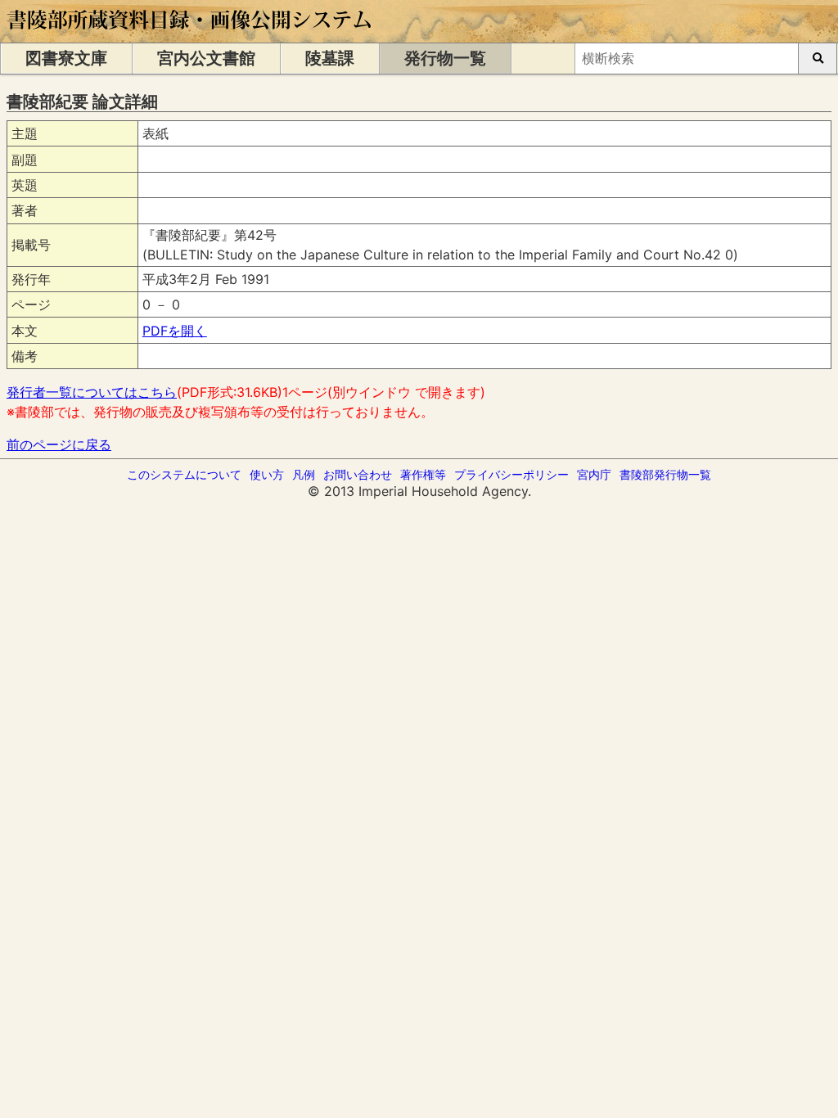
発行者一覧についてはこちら (92, 392)
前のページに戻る (59, 444)
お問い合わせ (357, 474)
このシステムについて (184, 474)
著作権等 (423, 474)
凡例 (303, 474)
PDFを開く (174, 330)
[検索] (817, 58)
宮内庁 (594, 474)
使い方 (267, 474)
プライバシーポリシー (511, 474)
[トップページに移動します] (190, 34)
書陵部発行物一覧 (665, 474)
